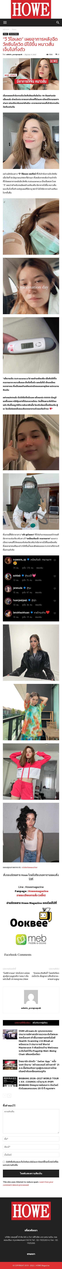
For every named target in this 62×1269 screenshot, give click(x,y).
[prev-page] (4, 1095)
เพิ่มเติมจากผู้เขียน (40, 1023)
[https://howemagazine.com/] (31, 9)
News (14, 29)
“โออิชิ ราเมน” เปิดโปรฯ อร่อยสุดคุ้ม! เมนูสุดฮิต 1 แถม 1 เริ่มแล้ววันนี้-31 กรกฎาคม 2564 (16, 976)
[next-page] (9, 1095)
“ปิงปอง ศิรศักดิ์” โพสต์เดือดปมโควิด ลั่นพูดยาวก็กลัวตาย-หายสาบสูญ (45, 976)
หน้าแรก (6, 29)
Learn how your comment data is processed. (28, 1183)
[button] (5, 22)
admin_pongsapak (14, 54)
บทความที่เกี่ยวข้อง (22, 1023)
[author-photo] (31, 1003)
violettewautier (29, 867)
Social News (14, 34)
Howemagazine (38, 891)
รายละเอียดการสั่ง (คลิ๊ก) (31, 895)
